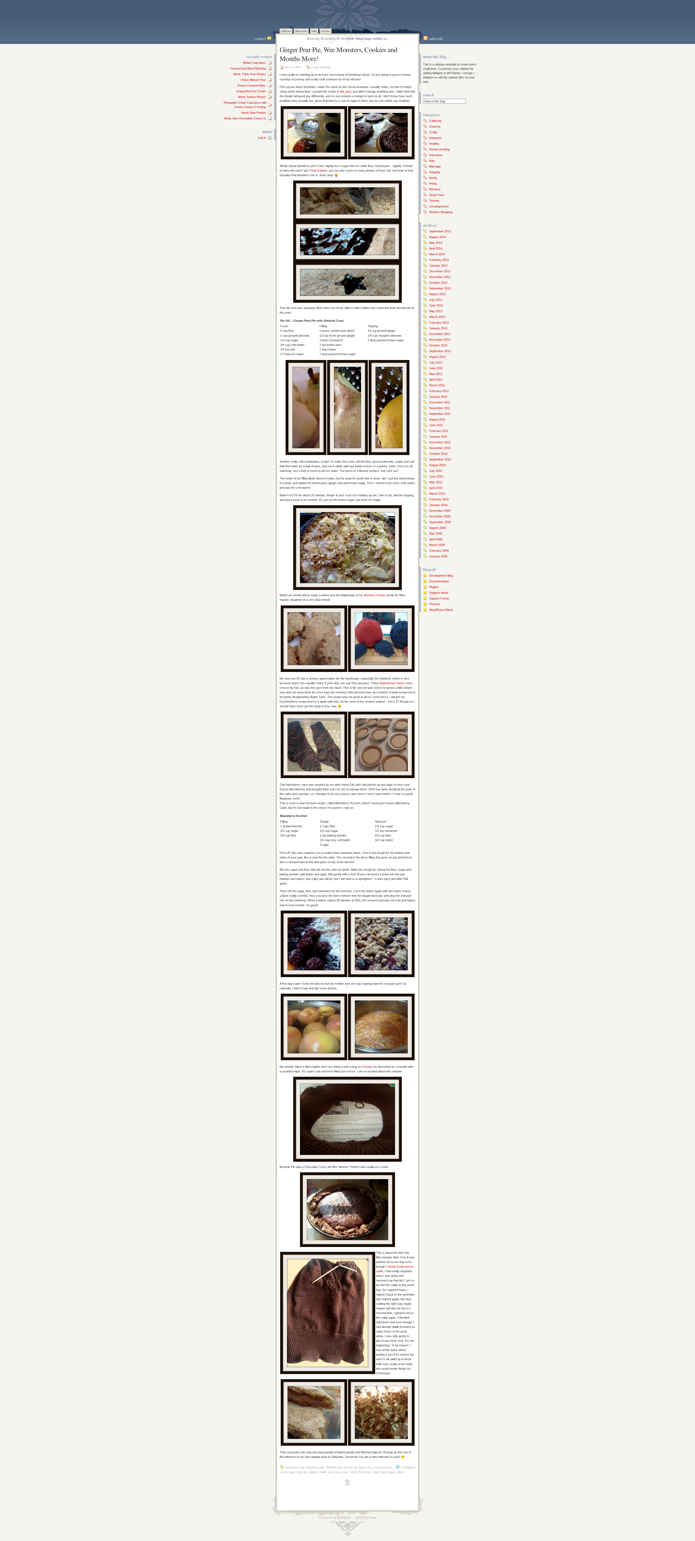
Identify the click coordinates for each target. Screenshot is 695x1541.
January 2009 (438, 556)
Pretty (433, 183)
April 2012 (435, 379)
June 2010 (436, 476)
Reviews (325, 31)
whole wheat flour (360, 1472)
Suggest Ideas (438, 592)
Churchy (435, 126)
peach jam (334, 1472)
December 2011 (439, 402)
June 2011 (436, 425)
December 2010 (439, 442)
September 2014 (440, 231)
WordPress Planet (441, 609)
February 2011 (438, 430)
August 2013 (437, 294)
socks (345, 1472)
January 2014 (438, 265)
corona (284, 1472)
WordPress (342, 1517)
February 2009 (439, 550)
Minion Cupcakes (254, 62)
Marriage (435, 166)
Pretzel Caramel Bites (251, 85)
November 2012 (439, 339)
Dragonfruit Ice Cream (251, 91)
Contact (260, 38)
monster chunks (318, 1472)
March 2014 (437, 254)
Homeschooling (439, 149)
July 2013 (435, 299)
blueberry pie (334, 1467)
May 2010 (435, 482)
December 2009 (439, 510)
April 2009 (435, 539)
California (435, 120)
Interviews (301, 31)
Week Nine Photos (253, 112)
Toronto (434, 200)
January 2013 (438, 328)
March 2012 (437, 385)
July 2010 (435, 470)
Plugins (434, 587)
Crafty (315, 67)
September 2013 (440, 288)
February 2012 (439, 391)
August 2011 (437, 419)
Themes (434, 604)
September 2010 (440, 459)
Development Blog (441, 575)
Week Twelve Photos (252, 97)
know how (403, 1266)
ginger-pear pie (298, 1472)
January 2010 (438, 505)
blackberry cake (315, 1467)
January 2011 (438, 436)
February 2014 (439, 259)
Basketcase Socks (392, 683)
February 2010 (439, 499)
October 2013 (438, 282)
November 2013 (439, 277)
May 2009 (435, 533)
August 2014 (437, 237)
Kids (432, 160)
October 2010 (438, 453)
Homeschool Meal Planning (248, 68)
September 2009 (440, 522)
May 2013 (435, 311)
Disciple (362, 1517)
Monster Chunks (375, 595)
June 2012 (436, 368)
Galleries (286, 31)
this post (345, 91)
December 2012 (439, 334)
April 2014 (435, 248)
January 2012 (438, 396)
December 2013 (439, 271)
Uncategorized (438, 206)
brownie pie (350, 1467)
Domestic (325, 67)
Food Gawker (318, 170)
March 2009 (437, 545)
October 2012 (438, 345)
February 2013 (439, 322)
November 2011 (439, 408)
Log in (262, 137)
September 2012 (440, 351)
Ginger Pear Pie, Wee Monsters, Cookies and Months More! (338, 54)
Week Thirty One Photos (249, 74)
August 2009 (437, 527)
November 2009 (439, 516)
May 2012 (435, 373)
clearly (391, 1266)
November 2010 (439, 448)
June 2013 (436, 305)
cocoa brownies (382, 1467)
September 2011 (440, 413)
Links (314, 31)
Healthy (434, 143)
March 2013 (437, 316)
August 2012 (437, 356)
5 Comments (408, 1467)
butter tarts (365, 1467)
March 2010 (437, 493)
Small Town (436, 195)
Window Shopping (441, 212)
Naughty (434, 172)
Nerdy (433, 177)
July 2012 (435, 362)
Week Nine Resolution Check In (245, 118)
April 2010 (435, 488)
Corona (367, 1066)
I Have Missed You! (253, 79)
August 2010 (437, 465)
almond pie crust (294, 1467)
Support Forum (439, 598)
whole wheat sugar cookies (388, 1472)
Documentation (439, 581)
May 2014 (435, 242)
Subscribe (436, 38)
